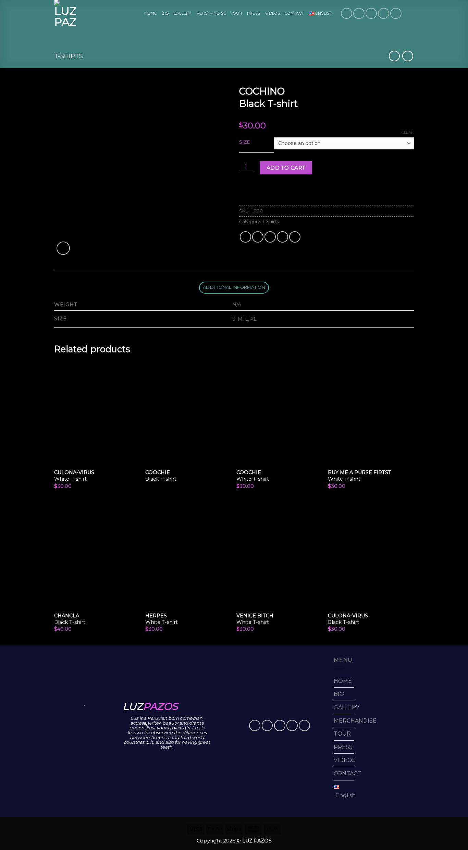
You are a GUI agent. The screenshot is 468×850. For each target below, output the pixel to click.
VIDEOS (272, 13)
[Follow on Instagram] (359, 13)
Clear (408, 132)
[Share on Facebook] (245, 237)
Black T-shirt (160, 475)
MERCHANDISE (211, 13)
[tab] (234, 288)
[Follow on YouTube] (396, 13)
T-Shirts (68, 56)
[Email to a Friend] (270, 237)
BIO (165, 13)
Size (244, 142)
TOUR (236, 13)
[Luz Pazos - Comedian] (65, 13)
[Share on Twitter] (257, 237)
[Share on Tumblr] (294, 237)
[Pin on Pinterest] (282, 237)
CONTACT (294, 13)
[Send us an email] (383, 13)
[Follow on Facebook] (346, 13)
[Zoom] (63, 248)
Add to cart (286, 167)
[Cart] (410, 13)
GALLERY (183, 13)
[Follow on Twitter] (371, 13)
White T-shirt (74, 475)
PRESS (253, 13)
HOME (150, 13)
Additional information (234, 287)
